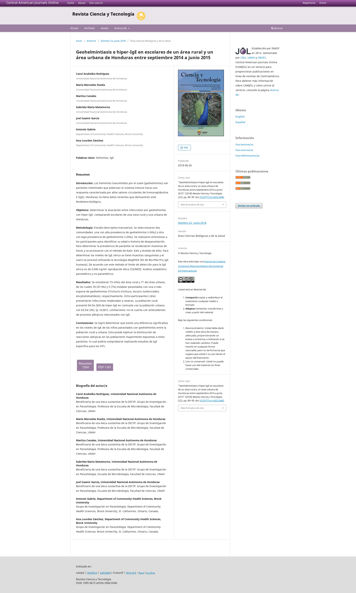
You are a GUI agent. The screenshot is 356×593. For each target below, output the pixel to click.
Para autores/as (244, 150)
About (81, 3)
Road (141, 572)
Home (70, 3)
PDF (185, 147)
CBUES (262, 57)
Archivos (89, 28)
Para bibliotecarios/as (247, 155)
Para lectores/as (244, 144)
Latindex (105, 572)
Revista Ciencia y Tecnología (103, 14)
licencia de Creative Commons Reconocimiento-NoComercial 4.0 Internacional (201, 266)
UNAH (251, 57)
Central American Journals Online (32, 2)
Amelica (92, 572)
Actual (74, 28)
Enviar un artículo (249, 205)
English (240, 116)
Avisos (104, 28)
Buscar (278, 28)
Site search (96, 3)
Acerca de (120, 28)
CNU (243, 57)
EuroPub (150, 572)
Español (240, 122)
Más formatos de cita (192, 204)
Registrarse (309, 2)
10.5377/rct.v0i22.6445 (212, 197)
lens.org (131, 572)
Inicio (79, 40)
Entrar (322, 2)
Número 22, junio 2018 (113, 40)
